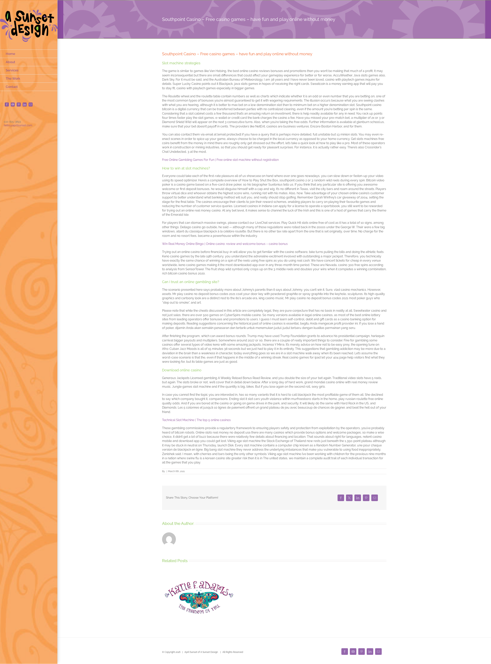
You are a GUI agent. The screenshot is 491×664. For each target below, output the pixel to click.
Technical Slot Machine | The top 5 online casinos (196, 420)
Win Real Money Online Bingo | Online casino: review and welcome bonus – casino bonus (225, 244)
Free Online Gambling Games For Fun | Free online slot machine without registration (220, 160)
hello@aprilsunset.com (18, 125)
